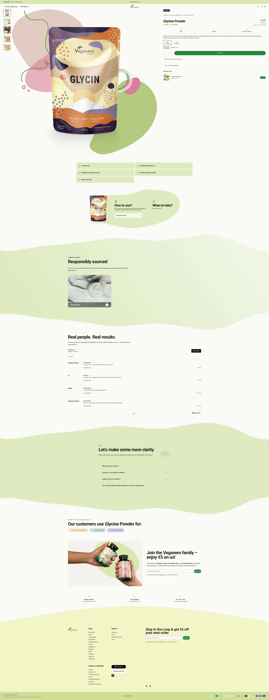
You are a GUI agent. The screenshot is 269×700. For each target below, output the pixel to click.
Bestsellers (92, 632)
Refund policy (11, 697)
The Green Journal (94, 674)
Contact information (32, 697)
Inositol (91, 644)
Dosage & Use (174, 47)
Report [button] (86, 367)
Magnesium (92, 647)
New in (90, 634)
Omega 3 (91, 654)
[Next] (153, 85)
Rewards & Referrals (94, 679)
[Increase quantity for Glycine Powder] (171, 53)
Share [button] (90, 367)
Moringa (91, 649)
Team (113, 634)
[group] (75, 350)
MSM (90, 651)
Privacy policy (5, 697)
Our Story (114, 632)
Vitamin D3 (92, 659)
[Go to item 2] (7, 21)
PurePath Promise (116, 637)
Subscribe (197, 571)
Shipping (255, 25)
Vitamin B (91, 656)
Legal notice (39, 697)
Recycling (91, 681)
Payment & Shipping (24, 697)
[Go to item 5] (7, 47)
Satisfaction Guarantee (95, 684)
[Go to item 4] (7, 38)
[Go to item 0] (7, 13)
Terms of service (17, 697)
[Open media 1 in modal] (84, 81)
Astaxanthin (92, 639)
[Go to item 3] (7, 30)
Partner (91, 677)
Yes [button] (84, 367)
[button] (133, 413)
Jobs (112, 639)
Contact (91, 669)
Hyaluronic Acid (93, 642)
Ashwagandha (93, 637)
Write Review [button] (196, 350)
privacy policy (161, 574)
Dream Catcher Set (176, 76)
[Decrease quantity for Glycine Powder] (165, 53)
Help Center (92, 672)
